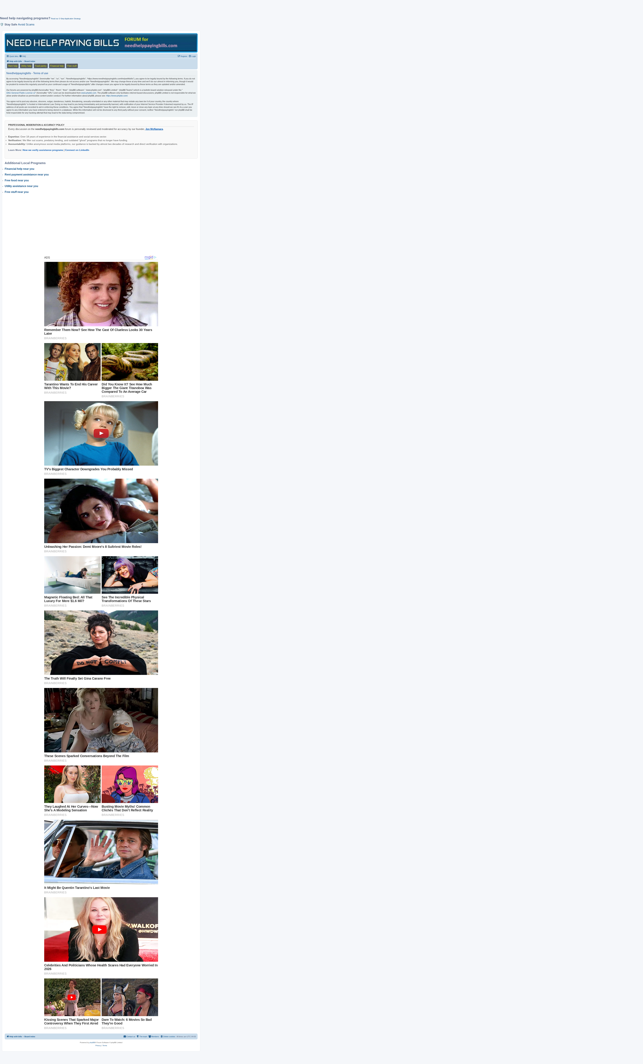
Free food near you (17, 180)
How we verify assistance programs (43, 150)
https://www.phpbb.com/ (117, 96)
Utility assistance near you (21, 186)
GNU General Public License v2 (20, 93)
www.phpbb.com (88, 93)
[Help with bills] (101, 42)
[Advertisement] (81, 9)
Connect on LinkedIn (77, 150)
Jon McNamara (154, 129)
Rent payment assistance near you (27, 174)
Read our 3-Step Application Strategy (66, 19)
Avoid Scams (26, 24)
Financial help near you (19, 168)
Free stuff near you (17, 192)
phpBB (92, 1042)
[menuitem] (22, 56)
